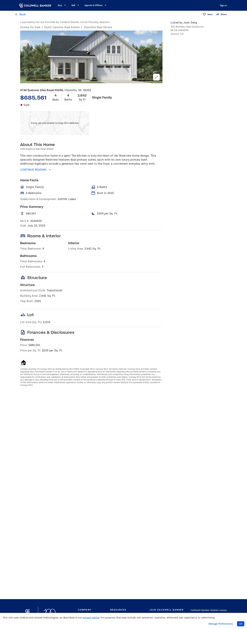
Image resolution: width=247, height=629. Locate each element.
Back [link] (22, 14)
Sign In (223, 5)
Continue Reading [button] (33, 169)
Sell (73, 5)
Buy (60, 5)
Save (210, 14)
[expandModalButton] (156, 77)
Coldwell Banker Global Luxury (209, 610)
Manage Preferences (221, 623)
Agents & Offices (93, 5)
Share (224, 14)
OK (240, 623)
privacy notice (91, 617)
